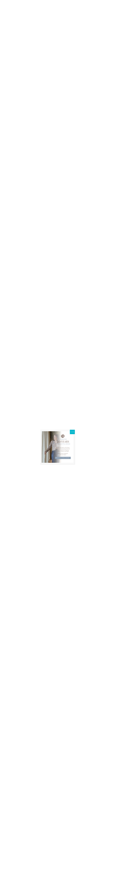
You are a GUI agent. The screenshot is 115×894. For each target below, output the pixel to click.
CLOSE (72, 432)
